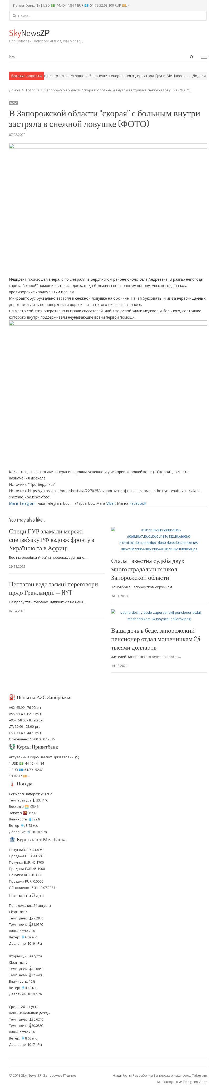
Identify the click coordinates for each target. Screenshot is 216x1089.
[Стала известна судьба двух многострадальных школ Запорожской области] (159, 530)
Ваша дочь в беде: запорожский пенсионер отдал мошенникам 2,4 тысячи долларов (155, 638)
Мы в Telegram (22, 503)
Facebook (137, 503)
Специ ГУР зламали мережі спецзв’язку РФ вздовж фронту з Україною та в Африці (51, 539)
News (29, 32)
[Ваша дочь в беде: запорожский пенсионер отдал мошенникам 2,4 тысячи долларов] (159, 612)
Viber (110, 503)
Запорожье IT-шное (59, 1075)
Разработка (143, 1075)
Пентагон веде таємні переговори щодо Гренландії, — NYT (53, 588)
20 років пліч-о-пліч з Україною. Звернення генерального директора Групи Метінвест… (95, 75)
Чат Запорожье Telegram (177, 1081)
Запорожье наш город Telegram (180, 1075)
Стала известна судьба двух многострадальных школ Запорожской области (147, 568)
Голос (13, 103)
